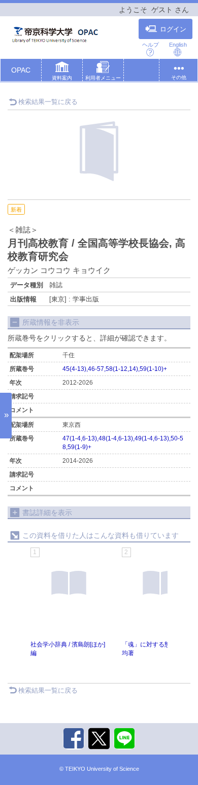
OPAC (20, 70)
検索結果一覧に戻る (48, 102)
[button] (62, 72)
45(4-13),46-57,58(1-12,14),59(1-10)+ (114, 368)
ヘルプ (150, 45)
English (178, 45)
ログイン (173, 29)
